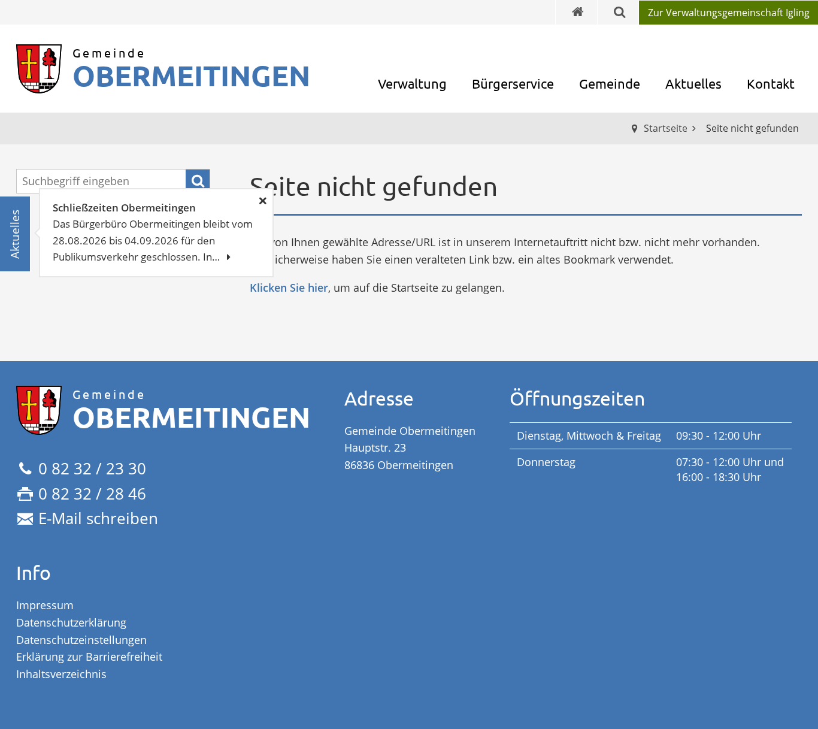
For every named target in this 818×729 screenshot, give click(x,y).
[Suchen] (198, 181)
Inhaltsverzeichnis (61, 674)
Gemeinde (609, 83)
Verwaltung (412, 83)
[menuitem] (728, 13)
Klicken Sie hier (289, 287)
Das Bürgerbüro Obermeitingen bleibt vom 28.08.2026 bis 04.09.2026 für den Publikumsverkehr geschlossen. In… (153, 232)
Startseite (665, 128)
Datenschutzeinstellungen (81, 640)
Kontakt (771, 83)
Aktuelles (693, 83)
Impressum (45, 605)
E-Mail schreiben (98, 518)
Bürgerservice (513, 83)
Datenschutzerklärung (71, 622)
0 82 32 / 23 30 (92, 468)
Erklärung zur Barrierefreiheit (89, 656)
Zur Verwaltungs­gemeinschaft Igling (729, 12)
